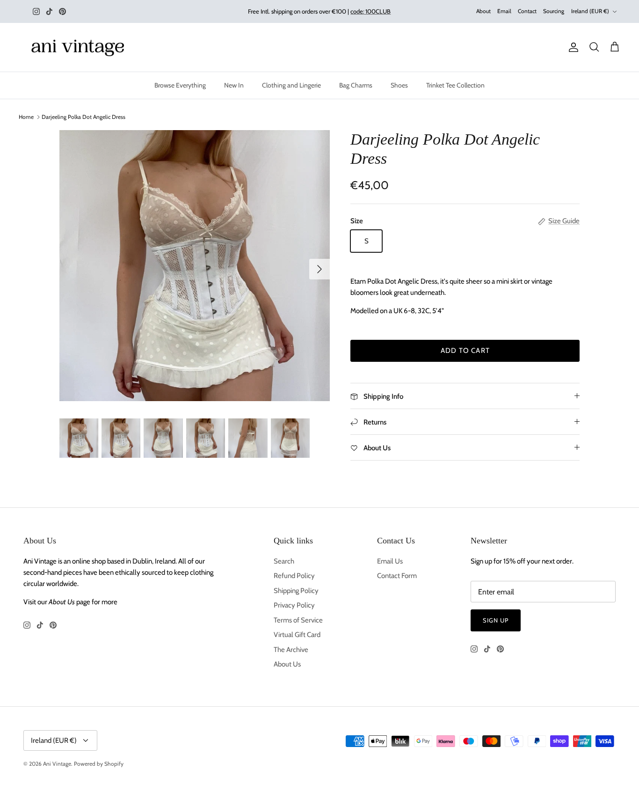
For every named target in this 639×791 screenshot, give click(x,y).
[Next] (319, 269)
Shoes (399, 85)
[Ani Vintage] (79, 47)
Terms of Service (298, 620)
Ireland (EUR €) (590, 11)
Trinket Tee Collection (455, 85)
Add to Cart (465, 350)
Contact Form (397, 575)
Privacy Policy (294, 605)
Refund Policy (294, 575)
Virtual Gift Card (297, 634)
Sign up (495, 620)
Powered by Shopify (98, 763)
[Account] (571, 47)
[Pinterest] (62, 11)
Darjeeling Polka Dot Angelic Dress (83, 116)
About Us (287, 664)
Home (26, 116)
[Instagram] (36, 11)
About (483, 11)
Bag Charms (355, 85)
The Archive (291, 649)
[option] (194, 265)
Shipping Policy (296, 590)
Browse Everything (180, 85)
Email (504, 11)
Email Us (390, 561)
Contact (527, 11)
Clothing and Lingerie (291, 85)
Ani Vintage (57, 763)
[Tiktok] (49, 11)
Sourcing (553, 11)
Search (284, 561)
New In (234, 85)
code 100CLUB (370, 11)
